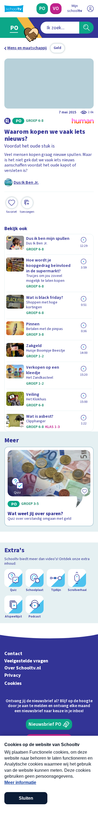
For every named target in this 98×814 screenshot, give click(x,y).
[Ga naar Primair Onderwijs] (15, 27)
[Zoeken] (86, 28)
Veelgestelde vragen (26, 661)
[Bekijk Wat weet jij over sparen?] (49, 486)
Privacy (12, 675)
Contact (13, 653)
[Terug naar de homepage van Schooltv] (13, 8)
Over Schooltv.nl (22, 668)
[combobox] (60, 28)
